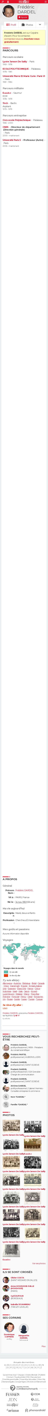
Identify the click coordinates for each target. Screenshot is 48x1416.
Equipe (21, 1375)
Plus (43, 1346)
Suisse (24, 999)
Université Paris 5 (12, 140)
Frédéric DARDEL (10, 1013)
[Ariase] (12, 1410)
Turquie (39, 999)
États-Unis (21, 988)
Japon (26, 991)
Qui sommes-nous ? (10, 1375)
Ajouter (24, 17)
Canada (41, 983)
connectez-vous (12, 39)
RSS (28, 1377)
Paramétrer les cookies (28, 1379)
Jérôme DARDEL (18, 1086)
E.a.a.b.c (7, 93)
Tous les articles (20, 1377)
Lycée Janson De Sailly (15, 61)
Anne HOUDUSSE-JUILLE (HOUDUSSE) (22, 1287)
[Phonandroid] (35, 1410)
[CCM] (35, 1394)
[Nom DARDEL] (6, 1097)
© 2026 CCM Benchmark (36, 1382)
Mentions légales (8, 1382)
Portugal (15, 996)
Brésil (34, 983)
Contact (10, 1377)
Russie (10, 999)
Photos (29, 25)
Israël (15, 991)
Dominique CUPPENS (9, 1335)
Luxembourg (8, 994)
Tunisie (31, 999)
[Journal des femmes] (12, 1394)
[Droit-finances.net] (35, 1399)
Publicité (42, 1375)
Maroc (26, 994)
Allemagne (7, 983)
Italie (21, 991)
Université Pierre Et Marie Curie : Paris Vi (24, 76)
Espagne (12, 988)
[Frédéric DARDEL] (8, 11)
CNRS (6, 127)
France (30, 988)
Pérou (23, 996)
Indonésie (7, 991)
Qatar (30, 996)
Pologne (6, 996)
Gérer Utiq (41, 1379)
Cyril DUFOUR (17, 1296)
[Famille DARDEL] (6, 1104)
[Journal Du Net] (12, 1399)
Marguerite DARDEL (24, 1337)
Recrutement (36, 1377)
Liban (5, 1008)
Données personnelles (11, 1379)
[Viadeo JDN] (35, 1405)
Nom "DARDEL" (18, 1097)
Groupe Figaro (21, 1382)
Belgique (26, 983)
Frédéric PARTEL (18, 1054)
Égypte (24, 986)
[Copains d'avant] (12, 1405)
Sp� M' (16, 1015)
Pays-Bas (35, 994)
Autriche (17, 983)
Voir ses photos (38, 1263)
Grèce (37, 988)
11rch (5, 103)
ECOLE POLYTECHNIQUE (16, 69)
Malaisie (19, 994)
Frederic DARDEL (19, 1062)
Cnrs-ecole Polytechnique (17, 120)
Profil (13, 25)
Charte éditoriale (31, 1375)
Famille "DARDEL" (19, 1105)
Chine (6, 986)
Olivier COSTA (17, 1278)
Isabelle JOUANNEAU (20, 1304)
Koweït (34, 991)
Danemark (14, 986)
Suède (17, 999)
